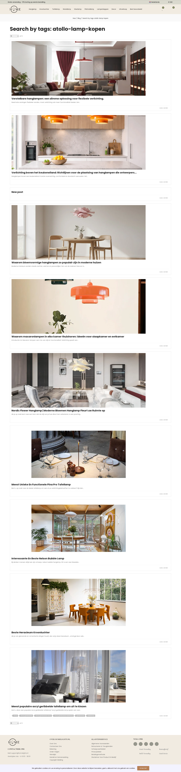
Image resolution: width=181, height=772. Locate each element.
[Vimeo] (157, 744)
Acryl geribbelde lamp (43, 716)
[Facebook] (135, 744)
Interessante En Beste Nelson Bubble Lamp (38, 558)
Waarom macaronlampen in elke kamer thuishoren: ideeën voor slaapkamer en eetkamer (68, 336)
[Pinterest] (146, 744)
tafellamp (91, 716)
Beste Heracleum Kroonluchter (31, 632)
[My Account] (156, 9)
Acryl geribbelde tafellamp (64, 716)
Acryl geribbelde (26, 716)
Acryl (15, 716)
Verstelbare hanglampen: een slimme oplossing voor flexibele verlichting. (58, 98)
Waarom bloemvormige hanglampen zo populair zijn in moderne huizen (56, 262)
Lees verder (164, 108)
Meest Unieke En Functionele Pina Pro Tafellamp (41, 484)
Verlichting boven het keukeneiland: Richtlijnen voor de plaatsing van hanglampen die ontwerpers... (74, 172)
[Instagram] (141, 744)
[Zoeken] (150, 9)
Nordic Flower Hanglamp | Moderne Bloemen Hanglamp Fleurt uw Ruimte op (58, 410)
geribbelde (80, 716)
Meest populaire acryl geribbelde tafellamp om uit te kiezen (49, 706)
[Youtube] (151, 744)
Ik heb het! (143, 768)
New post (17, 192)
